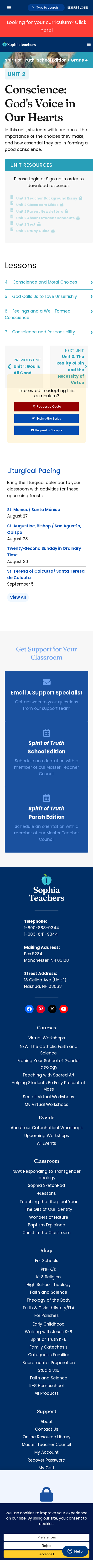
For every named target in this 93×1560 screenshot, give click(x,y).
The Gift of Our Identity (48, 1209)
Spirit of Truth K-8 (49, 1339)
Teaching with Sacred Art (48, 1075)
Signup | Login (77, 8)
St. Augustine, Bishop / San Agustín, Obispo (44, 529)
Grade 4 (79, 60)
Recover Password (46, 1460)
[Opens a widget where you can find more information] (75, 1552)
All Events (46, 1143)
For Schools (46, 1261)
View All (18, 597)
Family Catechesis (48, 1347)
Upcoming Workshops (46, 1136)
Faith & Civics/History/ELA (48, 1308)
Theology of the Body (48, 1300)
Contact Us (46, 1429)
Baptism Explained (46, 1225)
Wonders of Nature (48, 1217)
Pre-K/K (48, 1269)
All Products (47, 1393)
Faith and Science (48, 1292)
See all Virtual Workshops (48, 1097)
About (47, 1421)
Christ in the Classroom (46, 1232)
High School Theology (48, 1284)
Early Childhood (49, 1324)
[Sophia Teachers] (19, 44)
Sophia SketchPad (46, 1185)
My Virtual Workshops (46, 1104)
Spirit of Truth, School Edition (36, 60)
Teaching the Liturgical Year (49, 1202)
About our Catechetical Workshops (47, 1128)
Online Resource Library (47, 1437)
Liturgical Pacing (34, 471)
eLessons (46, 1193)
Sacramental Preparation (48, 1363)
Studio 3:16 (48, 1370)
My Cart (47, 1468)
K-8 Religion (48, 1277)
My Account (46, 1452)
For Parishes (46, 1315)
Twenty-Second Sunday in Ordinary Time (44, 552)
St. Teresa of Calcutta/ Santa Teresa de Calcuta (46, 574)
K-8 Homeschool (46, 1386)
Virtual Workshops (46, 1038)
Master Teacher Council (46, 1444)
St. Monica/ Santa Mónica (33, 509)
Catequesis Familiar (48, 1355)
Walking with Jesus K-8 (48, 1332)
